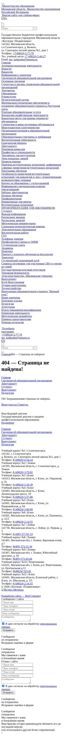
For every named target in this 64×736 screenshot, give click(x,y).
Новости (6, 68)
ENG (4, 18)
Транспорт (7, 257)
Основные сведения (13, 81)
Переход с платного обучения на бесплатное (27, 254)
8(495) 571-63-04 (22, 558)
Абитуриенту (9, 146)
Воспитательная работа (15, 232)
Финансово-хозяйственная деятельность (24, 115)
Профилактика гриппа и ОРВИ (19, 241)
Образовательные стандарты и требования (26, 136)
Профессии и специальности (18, 152)
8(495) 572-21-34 (22, 546)
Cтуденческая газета (13, 245)
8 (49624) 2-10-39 (23, 484)
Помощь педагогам (12, 322)
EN (3, 340)
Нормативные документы (16, 201)
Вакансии (7, 71)
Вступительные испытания (17, 204)
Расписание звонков (13, 217)
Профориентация (11, 198)
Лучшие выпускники (13, 285)
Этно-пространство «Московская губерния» (27, 275)
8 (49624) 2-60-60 (23, 509)
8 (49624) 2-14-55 (23, 521)
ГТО (4, 235)
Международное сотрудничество (20, 127)
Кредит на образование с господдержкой (25, 183)
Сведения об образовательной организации (26, 78)
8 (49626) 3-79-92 (23, 472)
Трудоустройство (11, 288)
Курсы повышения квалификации (21, 309)
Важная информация (13, 214)
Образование (9, 93)
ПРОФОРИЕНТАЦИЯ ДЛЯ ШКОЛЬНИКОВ (28, 207)
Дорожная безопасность (15, 272)
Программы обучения (14, 170)
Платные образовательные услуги (21, 112)
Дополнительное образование (18, 229)
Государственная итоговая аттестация (23, 269)
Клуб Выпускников (12, 282)
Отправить (8, 630)
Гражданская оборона (13, 143)
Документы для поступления (18, 155)
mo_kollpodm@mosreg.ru (23, 59)
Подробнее (7, 422)
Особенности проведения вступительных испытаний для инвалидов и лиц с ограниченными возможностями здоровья (31, 177)
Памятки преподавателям (16, 319)
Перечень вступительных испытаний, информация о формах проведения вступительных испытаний (31, 166)
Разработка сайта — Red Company (21, 595)
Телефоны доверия (12, 238)
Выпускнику (8, 279)
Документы (8, 90)
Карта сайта (8, 592)
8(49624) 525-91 (22, 571)
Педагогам (7, 303)
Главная (6, 62)
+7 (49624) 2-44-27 (35, 56)
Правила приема (11, 161)
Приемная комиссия (13, 149)
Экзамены (7, 248)
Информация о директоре (16, 75)
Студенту (6, 211)
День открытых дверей (14, 158)
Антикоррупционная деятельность (21, 65)
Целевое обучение (12, 195)
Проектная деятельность (15, 313)
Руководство (8, 96)
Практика (7, 251)
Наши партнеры (10, 297)
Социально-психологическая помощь (23, 226)
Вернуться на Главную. (15, 404)
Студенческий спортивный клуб (20, 260)
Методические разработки (16, 316)
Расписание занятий (13, 220)
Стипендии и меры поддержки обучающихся (27, 124)
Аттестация (8, 306)
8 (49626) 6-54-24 (23, 459)
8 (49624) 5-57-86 (23, 497)
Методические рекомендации (18, 223)
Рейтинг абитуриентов (14, 192)
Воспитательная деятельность (18, 139)
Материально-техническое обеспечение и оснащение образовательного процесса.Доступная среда (30, 105)
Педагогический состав (15, 99)
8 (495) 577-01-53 (23, 534)
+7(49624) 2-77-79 (23, 53)
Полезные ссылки (11, 300)
